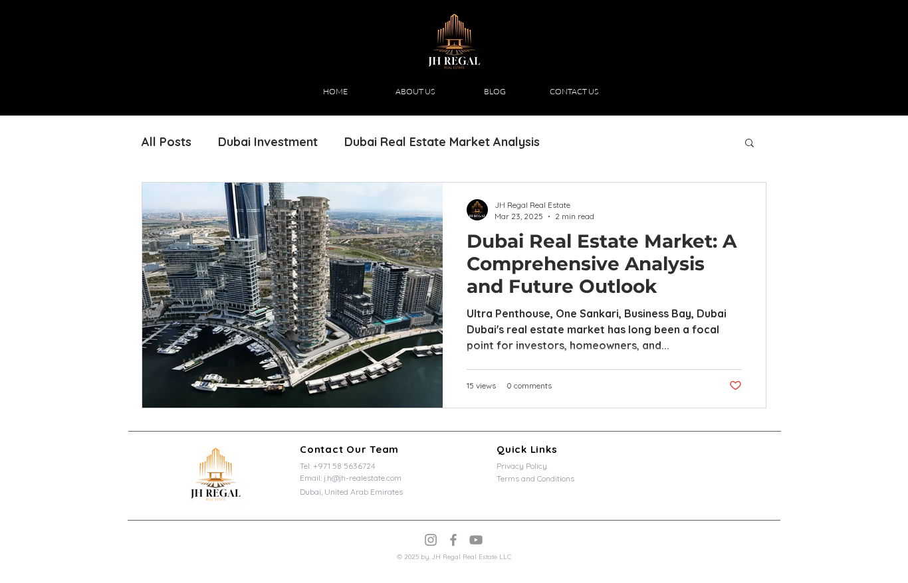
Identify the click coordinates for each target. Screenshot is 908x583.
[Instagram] (431, 540)
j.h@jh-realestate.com (362, 478)
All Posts (166, 141)
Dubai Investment (268, 141)
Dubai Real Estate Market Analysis (442, 141)
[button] (749, 144)
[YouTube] (476, 540)
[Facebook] (453, 540)
